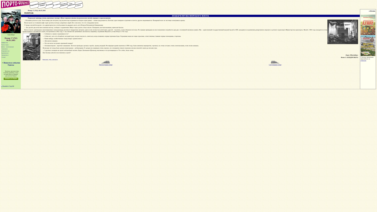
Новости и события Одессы (12, 64)
